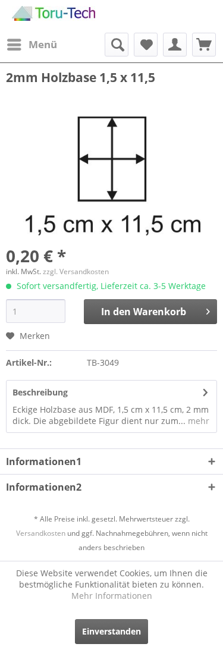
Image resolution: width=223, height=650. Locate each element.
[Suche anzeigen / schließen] (116, 44)
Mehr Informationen (111, 595)
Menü (43, 44)
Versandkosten (40, 533)
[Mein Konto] (175, 44)
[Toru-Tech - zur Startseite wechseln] (53, 16)
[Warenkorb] (204, 44)
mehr (197, 420)
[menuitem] (31, 44)
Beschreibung (40, 392)
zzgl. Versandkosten (76, 271)
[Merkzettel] (146, 44)
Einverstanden (111, 631)
